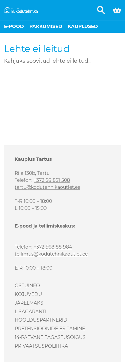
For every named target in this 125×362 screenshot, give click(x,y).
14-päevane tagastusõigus (50, 337)
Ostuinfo (27, 286)
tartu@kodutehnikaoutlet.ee (47, 187)
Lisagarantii (31, 312)
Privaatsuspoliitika (41, 346)
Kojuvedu (28, 294)
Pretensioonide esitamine (50, 329)
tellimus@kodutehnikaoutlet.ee (51, 254)
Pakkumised (45, 26)
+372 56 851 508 (52, 180)
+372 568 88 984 (53, 247)
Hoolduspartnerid (41, 320)
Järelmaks (29, 303)
